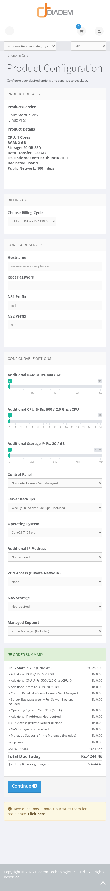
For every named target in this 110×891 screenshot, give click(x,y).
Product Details (21, 129)
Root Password (21, 277)
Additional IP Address (27, 548)
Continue (22, 786)
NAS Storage (19, 597)
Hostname (17, 257)
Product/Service (22, 106)
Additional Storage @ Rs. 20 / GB (36, 443)
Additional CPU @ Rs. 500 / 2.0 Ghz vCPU (43, 409)
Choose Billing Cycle (25, 212)
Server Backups (21, 499)
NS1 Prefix (17, 296)
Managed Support (23, 622)
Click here (36, 813)
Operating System (23, 523)
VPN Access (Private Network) (34, 573)
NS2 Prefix (17, 316)
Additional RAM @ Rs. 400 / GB (34, 374)
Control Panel (20, 474)
